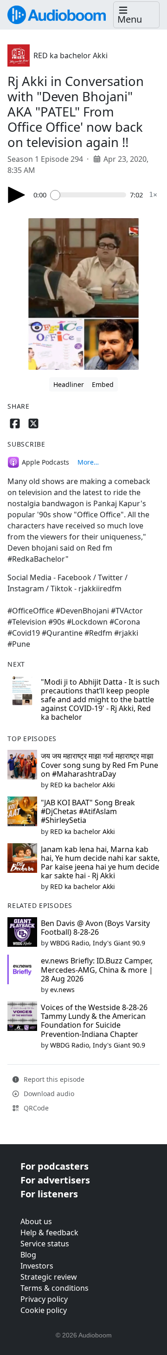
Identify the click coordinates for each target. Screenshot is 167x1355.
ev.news (62, 989)
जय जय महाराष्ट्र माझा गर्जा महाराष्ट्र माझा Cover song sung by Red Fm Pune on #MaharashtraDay (99, 765)
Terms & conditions (54, 1288)
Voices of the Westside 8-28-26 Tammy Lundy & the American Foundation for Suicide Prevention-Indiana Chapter (94, 1020)
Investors (36, 1266)
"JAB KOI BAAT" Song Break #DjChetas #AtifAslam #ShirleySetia (88, 811)
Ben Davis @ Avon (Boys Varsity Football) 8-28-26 (95, 927)
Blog (28, 1255)
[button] (136, 15)
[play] (16, 195)
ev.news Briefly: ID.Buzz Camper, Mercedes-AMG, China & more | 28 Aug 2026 (97, 969)
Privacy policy (44, 1299)
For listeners (49, 1194)
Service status (44, 1244)
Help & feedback (49, 1232)
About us (36, 1221)
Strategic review (48, 1277)
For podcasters (54, 1166)
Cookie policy (43, 1310)
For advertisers (55, 1180)
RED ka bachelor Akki (70, 55)
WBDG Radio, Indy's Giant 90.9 (97, 942)
